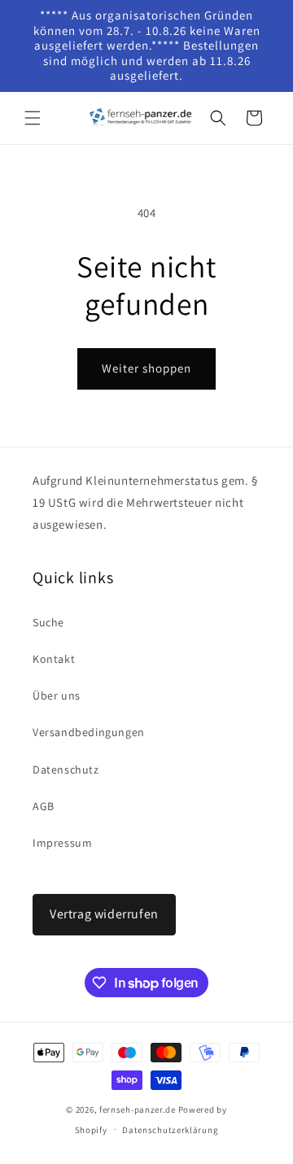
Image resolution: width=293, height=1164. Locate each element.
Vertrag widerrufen (104, 913)
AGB (44, 806)
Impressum (62, 842)
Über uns (57, 695)
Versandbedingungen (89, 732)
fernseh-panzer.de (137, 1109)
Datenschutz (66, 769)
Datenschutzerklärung (170, 1130)
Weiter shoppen (146, 368)
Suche (48, 622)
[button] (32, 118)
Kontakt (54, 659)
